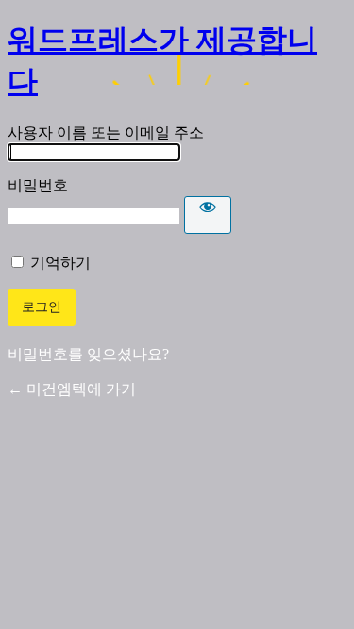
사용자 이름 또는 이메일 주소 (106, 132)
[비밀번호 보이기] (207, 215)
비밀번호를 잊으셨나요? (88, 354)
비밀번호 (38, 185)
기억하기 (60, 263)
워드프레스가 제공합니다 (162, 60)
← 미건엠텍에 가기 (72, 389)
